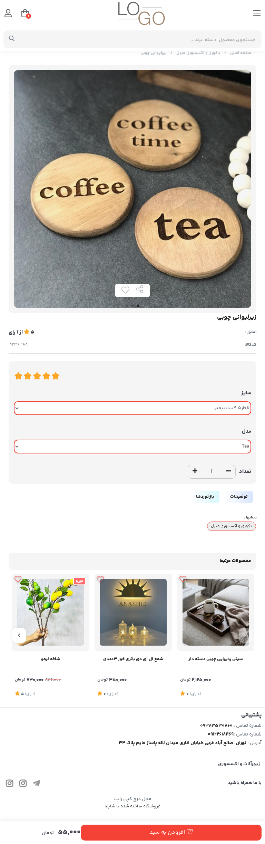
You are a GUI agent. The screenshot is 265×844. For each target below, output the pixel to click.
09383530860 (216, 726)
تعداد (245, 472)
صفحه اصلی (240, 53)
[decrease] (228, 471)
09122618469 (221, 734)
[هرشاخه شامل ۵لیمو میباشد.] (50, 612)
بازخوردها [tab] (205, 496)
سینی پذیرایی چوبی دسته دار (215, 659)
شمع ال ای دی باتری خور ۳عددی (133, 659)
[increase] (195, 471)
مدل (246, 431)
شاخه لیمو (50, 659)
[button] (246, 635)
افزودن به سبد (168, 832)
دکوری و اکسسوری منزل (198, 53)
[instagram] (23, 784)
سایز (246, 393)
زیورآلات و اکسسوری (239, 764)
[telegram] (36, 784)
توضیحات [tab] (238, 496)
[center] (12, 39)
